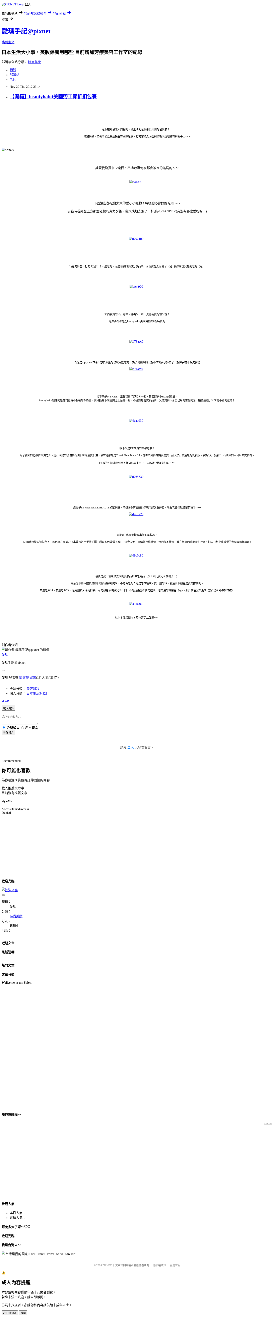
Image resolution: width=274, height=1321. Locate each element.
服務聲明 (175, 1265)
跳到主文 (8, 42)
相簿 (13, 70)
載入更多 (8, 708)
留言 (33, 677)
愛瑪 (5, 654)
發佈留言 (8, 732)
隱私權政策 (159, 1265)
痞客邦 (24, 677)
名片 (13, 79)
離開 (23, 1313)
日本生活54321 (36, 693)
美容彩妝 (32, 688)
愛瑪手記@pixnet (26, 31)
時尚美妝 (34, 62)
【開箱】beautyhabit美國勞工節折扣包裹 (53, 96)
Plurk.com (268, 1123)
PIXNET (107, 1265)
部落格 (14, 75)
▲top (5, 700)
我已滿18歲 (9, 1313)
